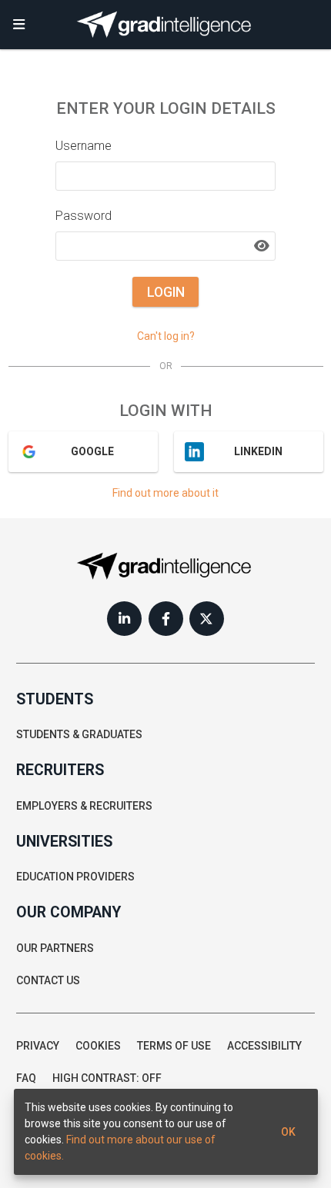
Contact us (48, 980)
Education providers (75, 876)
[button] (19, 24)
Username (83, 145)
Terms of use (174, 1046)
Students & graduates (79, 734)
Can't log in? (166, 336)
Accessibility (264, 1046)
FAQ (26, 1078)
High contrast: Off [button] (107, 1078)
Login (166, 292)
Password (83, 215)
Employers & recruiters (84, 806)
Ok (288, 1132)
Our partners (55, 948)
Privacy (37, 1046)
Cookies (98, 1046)
